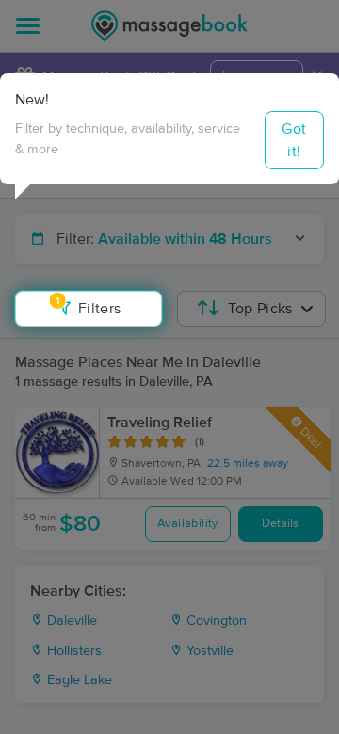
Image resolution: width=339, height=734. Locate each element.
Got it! (294, 140)
